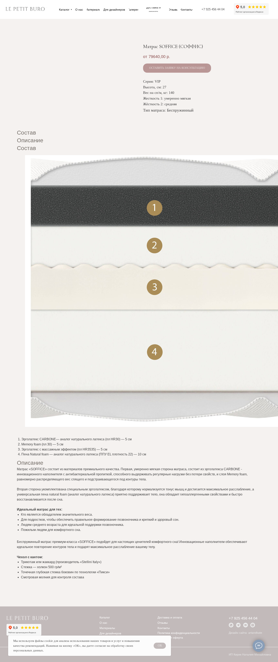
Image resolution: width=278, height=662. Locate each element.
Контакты (164, 628)
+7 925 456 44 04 (212, 9)
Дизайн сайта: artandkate (245, 632)
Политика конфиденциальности (179, 633)
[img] (25, 9)
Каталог (105, 617)
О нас (103, 622)
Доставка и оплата (170, 617)
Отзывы (163, 622)
